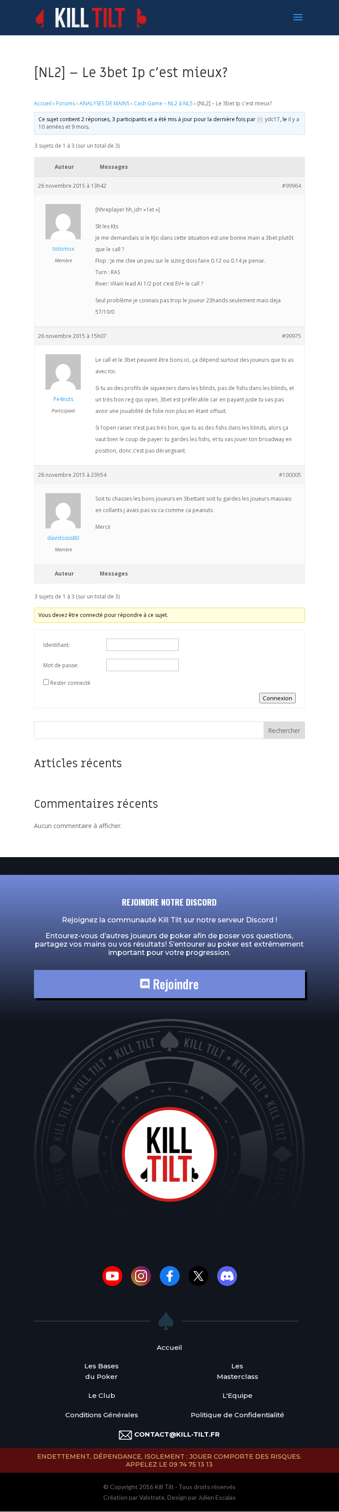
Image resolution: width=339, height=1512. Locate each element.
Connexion (277, 698)
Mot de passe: (61, 665)
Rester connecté (70, 683)
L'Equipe (237, 1395)
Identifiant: (56, 645)
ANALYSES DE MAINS (104, 103)
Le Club (101, 1395)
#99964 (291, 185)
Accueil (43, 103)
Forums (65, 103)
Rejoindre (174, 984)
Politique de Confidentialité (237, 1415)
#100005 (290, 475)
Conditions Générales (101, 1415)
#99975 (291, 336)
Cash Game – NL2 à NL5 (163, 103)
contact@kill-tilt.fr (177, 1434)
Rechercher (284, 730)
